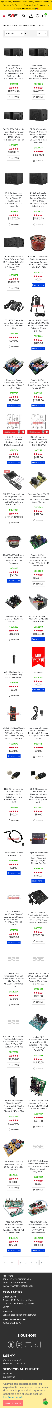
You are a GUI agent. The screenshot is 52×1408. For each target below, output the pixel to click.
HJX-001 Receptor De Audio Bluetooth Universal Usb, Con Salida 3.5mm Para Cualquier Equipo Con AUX (13, 795)
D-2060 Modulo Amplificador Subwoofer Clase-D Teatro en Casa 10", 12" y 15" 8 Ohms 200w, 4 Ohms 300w (38, 917)
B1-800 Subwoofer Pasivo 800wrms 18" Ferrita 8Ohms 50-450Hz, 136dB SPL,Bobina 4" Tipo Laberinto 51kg (38, 199)
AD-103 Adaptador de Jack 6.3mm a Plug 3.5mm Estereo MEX (13, 674)
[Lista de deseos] (37, 16)
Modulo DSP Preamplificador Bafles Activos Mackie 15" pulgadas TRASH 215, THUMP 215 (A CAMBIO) (38, 1043)
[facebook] (10, 1344)
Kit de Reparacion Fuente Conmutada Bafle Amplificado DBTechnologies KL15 (13, 441)
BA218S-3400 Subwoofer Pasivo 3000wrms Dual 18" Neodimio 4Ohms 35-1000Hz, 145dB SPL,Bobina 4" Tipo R (13, 72)
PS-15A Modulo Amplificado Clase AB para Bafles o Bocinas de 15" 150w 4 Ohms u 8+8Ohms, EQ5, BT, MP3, (13, 918)
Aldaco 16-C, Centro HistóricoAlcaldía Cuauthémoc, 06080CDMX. (18, 1303)
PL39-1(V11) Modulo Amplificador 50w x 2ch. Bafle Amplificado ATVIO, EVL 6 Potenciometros (38, 1227)
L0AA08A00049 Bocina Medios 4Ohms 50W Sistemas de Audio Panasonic (13, 559)
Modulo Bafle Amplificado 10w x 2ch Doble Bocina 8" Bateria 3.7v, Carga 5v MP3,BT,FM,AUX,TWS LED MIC (13, 980)
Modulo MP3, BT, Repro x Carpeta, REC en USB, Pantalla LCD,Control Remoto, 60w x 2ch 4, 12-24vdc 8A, (38, 978)
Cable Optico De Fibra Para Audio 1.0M (13, 853)
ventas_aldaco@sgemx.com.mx (19, 1315)
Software (7, 1374)
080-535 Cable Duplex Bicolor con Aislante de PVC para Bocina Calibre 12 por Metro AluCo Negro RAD (38, 1166)
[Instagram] (19, 1344)
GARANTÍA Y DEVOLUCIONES (18, 1286)
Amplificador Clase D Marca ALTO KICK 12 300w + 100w (38, 619)
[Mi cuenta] (30, 16)
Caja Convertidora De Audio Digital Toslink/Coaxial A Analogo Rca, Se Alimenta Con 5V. (38, 857)
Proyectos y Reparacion (23, 25)
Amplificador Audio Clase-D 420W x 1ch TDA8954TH (14, 619)
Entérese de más (13, 1397)
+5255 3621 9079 (12, 1323)
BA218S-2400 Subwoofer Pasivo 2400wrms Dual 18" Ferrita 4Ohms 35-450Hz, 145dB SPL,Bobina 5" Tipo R (38, 72)
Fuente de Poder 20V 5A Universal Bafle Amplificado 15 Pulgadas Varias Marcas (38, 498)
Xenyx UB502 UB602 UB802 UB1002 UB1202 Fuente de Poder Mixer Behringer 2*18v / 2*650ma (38, 325)
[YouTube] (28, 1344)
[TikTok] (37, 1344)
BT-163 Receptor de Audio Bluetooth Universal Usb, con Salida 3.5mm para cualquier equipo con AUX (38, 795)
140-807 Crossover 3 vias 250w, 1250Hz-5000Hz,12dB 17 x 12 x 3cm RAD (13, 1165)
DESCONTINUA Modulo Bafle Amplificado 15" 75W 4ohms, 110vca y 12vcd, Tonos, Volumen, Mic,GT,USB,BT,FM (14, 733)
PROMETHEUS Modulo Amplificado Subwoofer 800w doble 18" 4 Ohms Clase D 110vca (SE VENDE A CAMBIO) (13, 1041)
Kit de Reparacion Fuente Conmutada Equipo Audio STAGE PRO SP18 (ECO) (38, 441)
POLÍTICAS (8, 1276)
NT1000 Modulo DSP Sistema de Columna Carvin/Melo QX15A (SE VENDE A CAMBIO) (38, 1104)
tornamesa (38, 672)
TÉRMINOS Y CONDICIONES (17, 1279)
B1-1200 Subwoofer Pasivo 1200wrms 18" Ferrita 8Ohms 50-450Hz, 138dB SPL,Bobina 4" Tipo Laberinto (14, 199)
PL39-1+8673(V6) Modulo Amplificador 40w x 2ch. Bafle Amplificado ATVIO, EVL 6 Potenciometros (13, 1227)
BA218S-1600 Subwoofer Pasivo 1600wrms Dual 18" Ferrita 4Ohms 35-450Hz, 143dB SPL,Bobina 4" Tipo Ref (14, 134)
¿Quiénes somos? (12, 1360)
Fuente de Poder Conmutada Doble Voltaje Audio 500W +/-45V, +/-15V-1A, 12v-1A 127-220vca (38, 560)
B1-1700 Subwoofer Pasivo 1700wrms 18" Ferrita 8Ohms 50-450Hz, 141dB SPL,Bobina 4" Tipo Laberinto (38, 135)
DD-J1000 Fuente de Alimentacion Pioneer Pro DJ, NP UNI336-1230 (13, 324)
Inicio (6, 25)
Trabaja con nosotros (14, 1364)
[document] (26, 1394)
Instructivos (9, 1377)
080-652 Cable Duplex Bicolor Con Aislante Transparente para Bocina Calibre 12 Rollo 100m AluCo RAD (38, 261)
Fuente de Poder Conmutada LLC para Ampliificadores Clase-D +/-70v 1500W (13, 384)
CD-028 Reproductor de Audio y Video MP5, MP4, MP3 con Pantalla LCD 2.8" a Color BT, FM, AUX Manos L (13, 499)
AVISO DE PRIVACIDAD (14, 1283)
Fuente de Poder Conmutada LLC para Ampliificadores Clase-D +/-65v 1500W (38, 384)
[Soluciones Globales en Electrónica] (12, 15)
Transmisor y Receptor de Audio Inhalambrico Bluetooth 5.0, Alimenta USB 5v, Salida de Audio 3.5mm (38, 733)
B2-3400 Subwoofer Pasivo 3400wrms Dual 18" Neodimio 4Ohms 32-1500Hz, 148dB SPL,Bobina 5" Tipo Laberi (13, 263)
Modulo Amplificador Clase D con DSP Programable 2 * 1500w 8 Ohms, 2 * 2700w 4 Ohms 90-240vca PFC (13, 1105)
